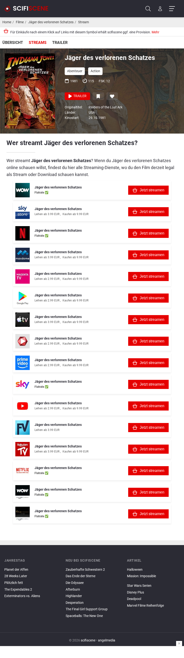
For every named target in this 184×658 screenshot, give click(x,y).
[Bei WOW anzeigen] (22, 190)
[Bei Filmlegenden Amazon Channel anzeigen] (22, 514)
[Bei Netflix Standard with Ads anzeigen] (22, 471)
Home (6, 22)
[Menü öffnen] (172, 8)
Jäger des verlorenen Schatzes (51, 22)
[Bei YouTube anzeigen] (22, 406)
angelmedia (106, 640)
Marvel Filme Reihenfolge (145, 606)
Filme (20, 22)
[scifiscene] (28, 8)
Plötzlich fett (13, 583)
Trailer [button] (79, 96)
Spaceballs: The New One (84, 616)
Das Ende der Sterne (80, 576)
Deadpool (134, 599)
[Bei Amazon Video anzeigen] (22, 363)
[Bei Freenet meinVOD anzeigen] (22, 427)
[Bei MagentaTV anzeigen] (22, 276)
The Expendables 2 (18, 590)
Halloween (135, 570)
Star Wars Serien (139, 586)
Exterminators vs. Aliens (22, 596)
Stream (83, 22)
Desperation (75, 603)
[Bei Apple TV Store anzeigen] (22, 319)
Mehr (155, 32)
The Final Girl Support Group (87, 609)
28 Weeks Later (15, 576)
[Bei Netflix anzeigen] (22, 233)
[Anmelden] (160, 8)
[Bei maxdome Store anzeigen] (22, 255)
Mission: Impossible (141, 576)
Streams (37, 42)
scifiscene (88, 640)
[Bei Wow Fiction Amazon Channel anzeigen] (22, 492)
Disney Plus (135, 592)
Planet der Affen (16, 570)
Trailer (60, 42)
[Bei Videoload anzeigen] (22, 341)
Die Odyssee (75, 583)
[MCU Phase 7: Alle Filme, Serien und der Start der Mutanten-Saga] (153, 581)
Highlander (74, 596)
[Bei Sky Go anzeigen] (22, 384)
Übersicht (12, 42)
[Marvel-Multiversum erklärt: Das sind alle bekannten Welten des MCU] (153, 580)
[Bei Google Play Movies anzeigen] (22, 298)
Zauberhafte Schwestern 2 (85, 570)
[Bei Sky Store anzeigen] (22, 212)
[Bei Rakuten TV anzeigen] (22, 449)
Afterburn (73, 590)
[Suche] (148, 8)
